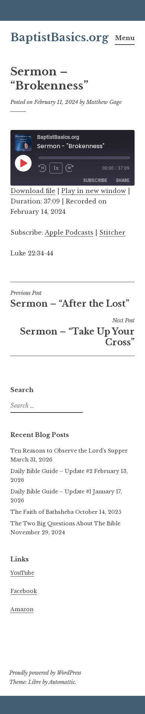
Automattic (62, 682)
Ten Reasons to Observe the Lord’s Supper (69, 450)
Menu (125, 38)
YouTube (22, 573)
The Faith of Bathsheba (42, 512)
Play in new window (93, 191)
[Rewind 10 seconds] (42, 168)
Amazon (21, 609)
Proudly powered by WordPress (45, 672)
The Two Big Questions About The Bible (65, 523)
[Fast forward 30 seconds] (69, 168)
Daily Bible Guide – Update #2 (51, 471)
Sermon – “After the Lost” (69, 299)
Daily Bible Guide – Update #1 (50, 491)
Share (122, 180)
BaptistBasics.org (59, 37)
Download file (32, 191)
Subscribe (95, 180)
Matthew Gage (104, 102)
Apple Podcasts (69, 232)
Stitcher (112, 232)
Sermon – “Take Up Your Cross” (77, 332)
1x (56, 168)
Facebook (23, 591)
